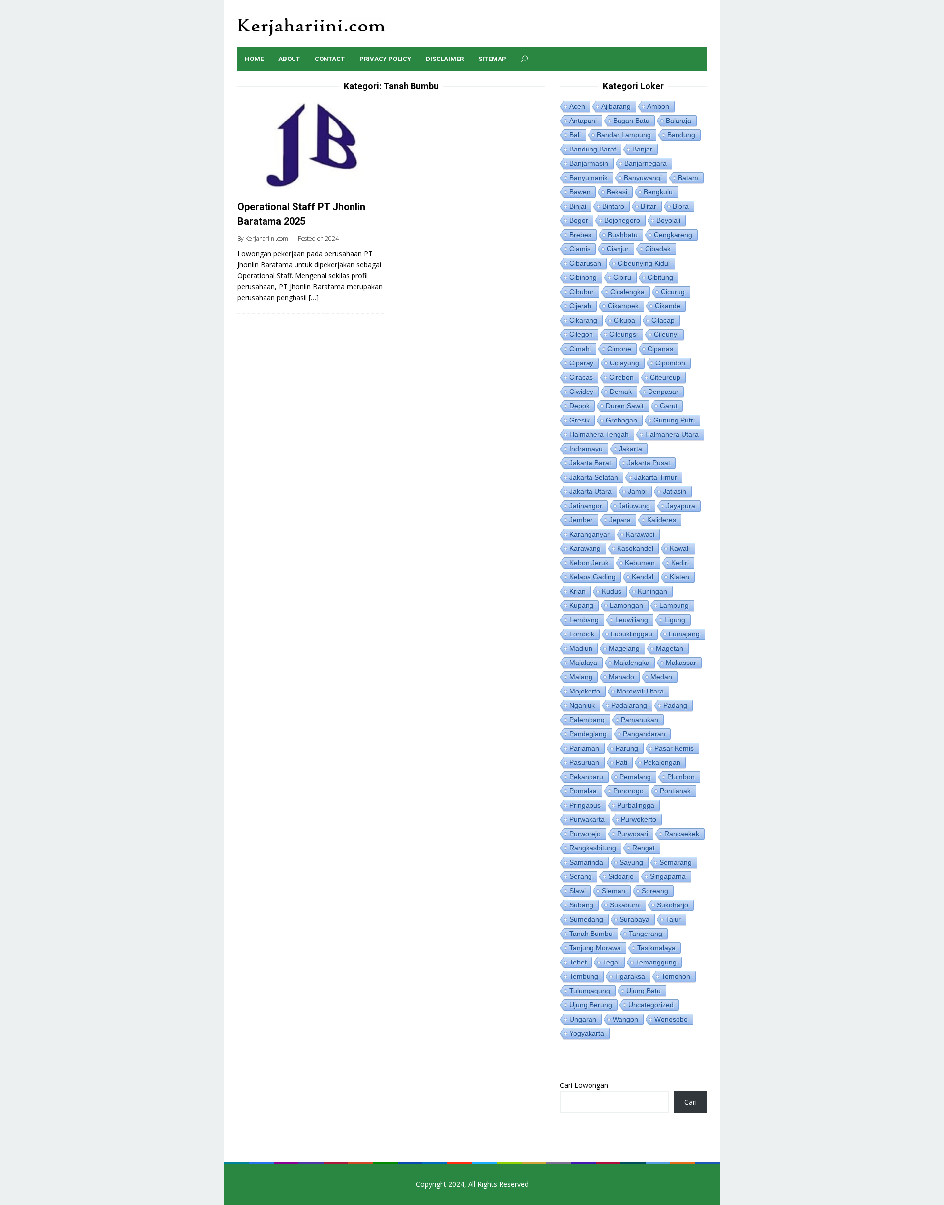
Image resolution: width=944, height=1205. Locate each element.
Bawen (579, 192)
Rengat (643, 848)
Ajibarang (616, 106)
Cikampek (623, 306)
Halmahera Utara (672, 434)
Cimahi (580, 349)
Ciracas (581, 377)
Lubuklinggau (631, 634)
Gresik (579, 420)
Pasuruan (584, 762)
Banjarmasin (588, 163)
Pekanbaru (586, 777)
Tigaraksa (630, 976)
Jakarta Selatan (593, 477)
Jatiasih (674, 491)
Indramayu (586, 448)
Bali (575, 135)
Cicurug (673, 292)
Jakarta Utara (590, 491)
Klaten (679, 577)
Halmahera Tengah (599, 434)
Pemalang (635, 777)
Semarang (675, 862)
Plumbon (681, 777)
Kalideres (661, 520)
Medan (661, 677)
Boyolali (668, 220)
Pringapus (585, 805)
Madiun (580, 648)
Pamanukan (639, 719)
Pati (621, 762)
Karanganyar (589, 534)
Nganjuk (582, 705)
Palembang (587, 719)
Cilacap (663, 320)
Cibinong (583, 277)
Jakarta (630, 448)
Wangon (625, 1019)
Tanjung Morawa (595, 948)
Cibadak (658, 249)
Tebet (578, 962)
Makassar (681, 662)
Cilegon (581, 334)
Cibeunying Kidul (644, 263)
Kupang (581, 605)
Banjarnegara (645, 163)
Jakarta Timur (655, 477)
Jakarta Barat (590, 463)
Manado (621, 677)
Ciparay (581, 363)
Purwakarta (587, 819)
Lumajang (684, 634)
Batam (688, 177)
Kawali (680, 548)
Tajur (673, 919)
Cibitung (660, 277)
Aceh (577, 106)
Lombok (581, 634)
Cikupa (624, 320)
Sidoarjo (621, 876)
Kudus (611, 591)
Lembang (584, 620)
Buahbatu (623, 235)
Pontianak (675, 791)
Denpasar (663, 391)
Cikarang (583, 320)
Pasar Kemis (674, 748)
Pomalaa (583, 791)
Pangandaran (644, 734)
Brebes (580, 235)
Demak (621, 391)
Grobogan (621, 420)
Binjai (577, 206)
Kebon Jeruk (589, 563)
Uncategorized (651, 1005)
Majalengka (631, 662)
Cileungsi (623, 334)
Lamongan (626, 605)
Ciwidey (581, 391)
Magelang (624, 648)
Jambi (637, 491)
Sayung (631, 862)
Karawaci (640, 534)
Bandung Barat (592, 149)
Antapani (583, 120)
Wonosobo (671, 1019)
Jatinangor (585, 506)
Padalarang (629, 705)
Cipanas (660, 349)
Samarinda (586, 862)
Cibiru (622, 277)
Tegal (611, 962)
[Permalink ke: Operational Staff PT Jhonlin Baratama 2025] (310, 144)
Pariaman (584, 748)
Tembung (583, 976)
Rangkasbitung (592, 848)
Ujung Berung (590, 1005)
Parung (627, 748)
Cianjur (618, 249)
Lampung (674, 605)
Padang (675, 705)
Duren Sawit (625, 406)
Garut (669, 406)
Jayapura (680, 506)
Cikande (667, 306)
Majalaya (583, 662)
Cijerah (580, 306)
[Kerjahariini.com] (311, 26)
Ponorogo (628, 791)
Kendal (642, 577)
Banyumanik (588, 177)
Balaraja (678, 120)
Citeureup (665, 377)
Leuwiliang (631, 620)
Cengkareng (673, 235)
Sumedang (586, 919)
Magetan (669, 648)
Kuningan (652, 591)
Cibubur (581, 292)
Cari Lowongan (584, 1085)
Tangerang (645, 933)
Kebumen (640, 563)
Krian (577, 591)
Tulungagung (589, 990)
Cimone (619, 349)
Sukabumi (625, 905)
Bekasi (617, 192)
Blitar (648, 206)
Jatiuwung (634, 506)
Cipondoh (670, 363)
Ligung (674, 620)
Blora (681, 206)
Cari (690, 1102)
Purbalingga (635, 805)
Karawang (585, 548)
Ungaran (582, 1019)
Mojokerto (584, 691)
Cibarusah (585, 263)
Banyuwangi (643, 177)
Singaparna (668, 876)
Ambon (658, 106)
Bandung (681, 135)
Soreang (655, 891)
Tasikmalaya (656, 948)
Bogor (578, 220)
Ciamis (579, 249)
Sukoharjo (672, 905)
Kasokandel (635, 548)
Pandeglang (588, 734)
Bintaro (613, 206)
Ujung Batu (643, 990)
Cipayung (624, 363)
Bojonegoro (622, 220)
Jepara (620, 520)
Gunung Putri (674, 420)
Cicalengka (627, 292)
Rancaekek (681, 834)
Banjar (642, 149)
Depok (579, 406)
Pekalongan (662, 762)
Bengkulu (658, 192)
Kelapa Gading (592, 577)
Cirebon (621, 377)
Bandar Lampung (624, 135)
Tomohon (675, 976)
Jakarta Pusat (648, 463)
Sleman (613, 891)
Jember (581, 520)
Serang (580, 876)
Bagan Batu (631, 120)
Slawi (577, 891)
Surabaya (634, 919)
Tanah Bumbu (591, 933)
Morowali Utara (640, 691)
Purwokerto (638, 819)
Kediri (680, 563)
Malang (580, 677)
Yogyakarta (586, 1033)
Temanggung (656, 962)
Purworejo (585, 834)
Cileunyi (666, 334)
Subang (581, 905)
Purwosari (632, 834)
